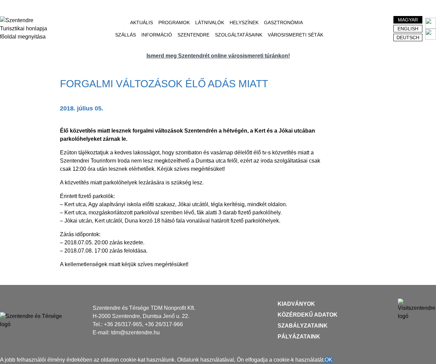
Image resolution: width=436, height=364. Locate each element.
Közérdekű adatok (308, 315)
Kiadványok (296, 304)
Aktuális (141, 22)
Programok (174, 22)
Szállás (125, 34)
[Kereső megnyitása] (375, 28)
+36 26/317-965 (123, 324)
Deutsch (407, 37)
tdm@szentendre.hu (135, 332)
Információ (156, 34)
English (408, 28)
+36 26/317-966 (164, 324)
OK (328, 360)
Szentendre (193, 34)
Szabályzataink (303, 326)
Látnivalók (209, 22)
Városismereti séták (295, 34)
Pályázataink (299, 336)
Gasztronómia (283, 22)
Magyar (408, 19)
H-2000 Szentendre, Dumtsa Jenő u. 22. (141, 316)
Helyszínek (244, 22)
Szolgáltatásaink (238, 34)
